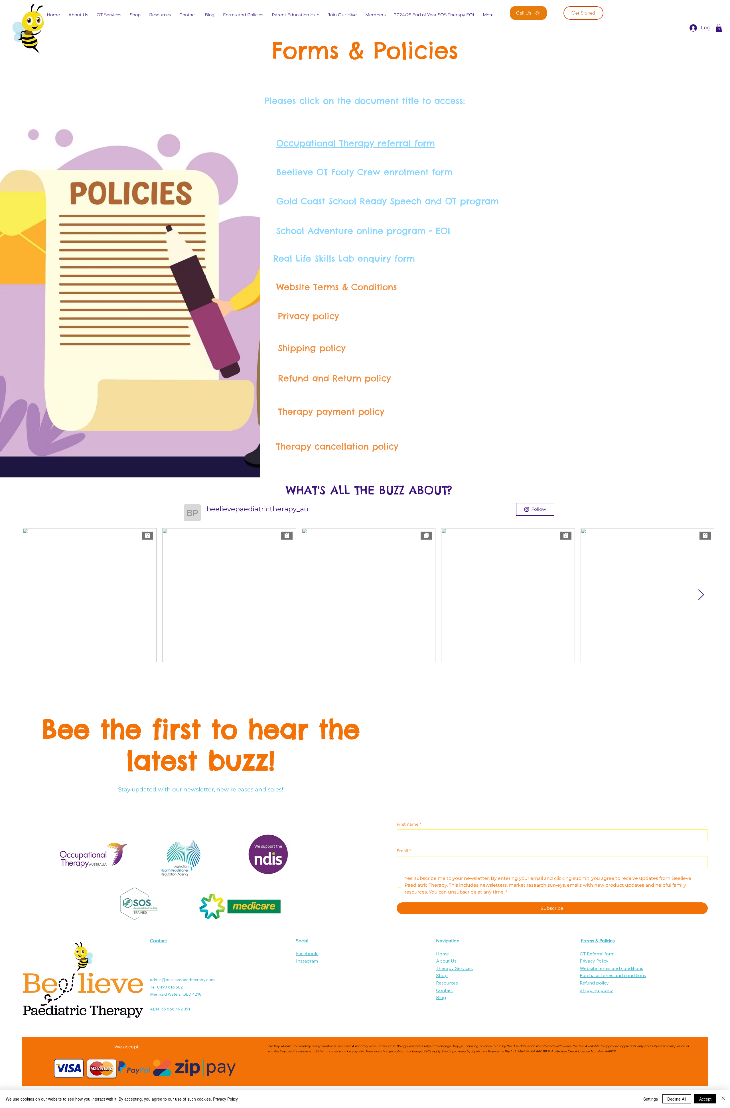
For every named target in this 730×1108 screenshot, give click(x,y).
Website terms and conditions (611, 968)
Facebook (307, 953)
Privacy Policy (594, 961)
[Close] (723, 1098)
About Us (446, 961)
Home (443, 954)
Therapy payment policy (331, 411)
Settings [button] (650, 1099)
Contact (158, 940)
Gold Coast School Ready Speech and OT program (387, 201)
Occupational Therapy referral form (355, 143)
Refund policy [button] (594, 983)
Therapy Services (454, 968)
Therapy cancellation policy (337, 446)
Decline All (676, 1099)
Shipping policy (312, 348)
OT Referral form (597, 954)
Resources (447, 983)
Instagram (307, 961)
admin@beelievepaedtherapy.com (182, 979)
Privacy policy (308, 316)
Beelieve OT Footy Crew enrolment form (364, 172)
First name (409, 824)
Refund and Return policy (334, 378)
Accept (705, 1099)
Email (404, 850)
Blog (441, 997)
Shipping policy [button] (596, 990)
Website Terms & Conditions (336, 286)
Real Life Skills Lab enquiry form (344, 258)
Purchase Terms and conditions (613, 975)
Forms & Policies (598, 940)
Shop (442, 975)
